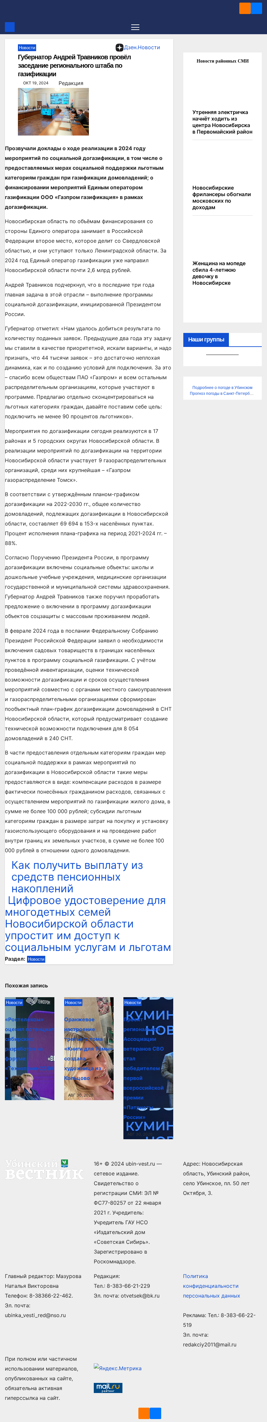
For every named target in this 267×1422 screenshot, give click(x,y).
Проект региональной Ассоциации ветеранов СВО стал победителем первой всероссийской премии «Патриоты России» (143, 1068)
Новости (27, 47)
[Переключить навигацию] (135, 27)
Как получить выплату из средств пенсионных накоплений (77, 876)
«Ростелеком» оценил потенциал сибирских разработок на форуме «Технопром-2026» (29, 1048)
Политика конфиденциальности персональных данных (211, 1286)
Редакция (71, 83)
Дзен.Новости (142, 47)
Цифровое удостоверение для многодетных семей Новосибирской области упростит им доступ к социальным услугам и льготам (88, 924)
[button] (258, 27)
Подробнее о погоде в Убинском (222, 387)
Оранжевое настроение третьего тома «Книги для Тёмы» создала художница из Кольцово (88, 1048)
